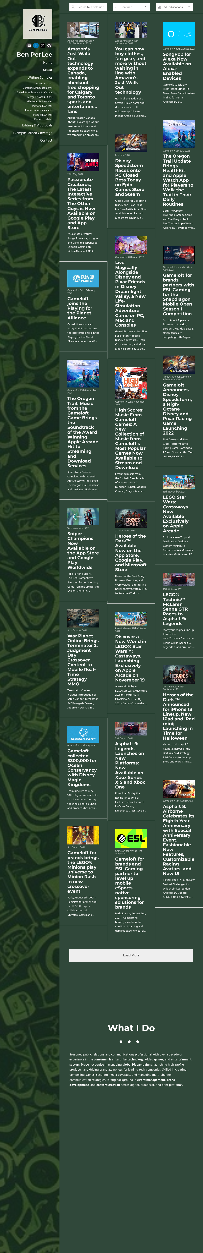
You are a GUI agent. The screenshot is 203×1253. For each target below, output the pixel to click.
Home (47, 63)
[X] (43, 46)
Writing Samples (40, 78)
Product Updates (43, 119)
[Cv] (49, 46)
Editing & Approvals (37, 125)
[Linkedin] (36, 46)
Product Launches (42, 115)
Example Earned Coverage (32, 133)
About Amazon (44, 84)
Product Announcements (38, 111)
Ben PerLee (34, 55)
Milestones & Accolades (39, 102)
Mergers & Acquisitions (39, 97)
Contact (46, 141)
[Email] (29, 46)
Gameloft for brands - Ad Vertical (34, 93)
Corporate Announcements (37, 88)
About (47, 70)
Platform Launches (42, 106)
